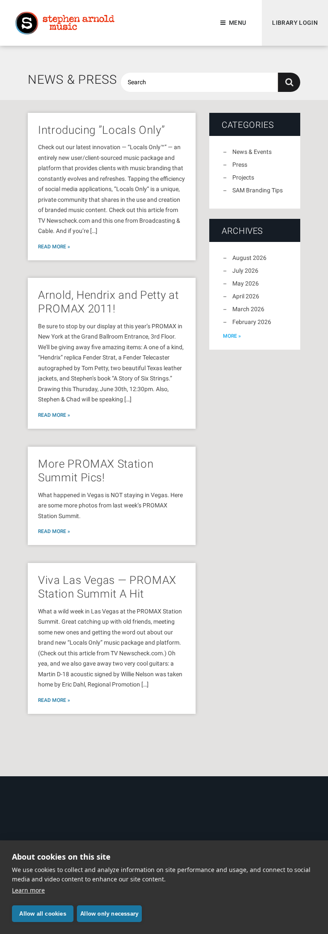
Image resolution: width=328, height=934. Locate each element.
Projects (243, 177)
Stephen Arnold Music (64, 23)
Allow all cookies (42, 913)
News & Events (252, 151)
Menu (237, 22)
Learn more (28, 890)
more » (232, 336)
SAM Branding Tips (257, 190)
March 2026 (248, 309)
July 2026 (245, 270)
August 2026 (249, 257)
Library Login (295, 22)
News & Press (72, 79)
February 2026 (251, 321)
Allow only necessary (109, 913)
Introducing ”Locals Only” (101, 130)
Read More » (54, 247)
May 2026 (245, 283)
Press (239, 164)
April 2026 (245, 296)
